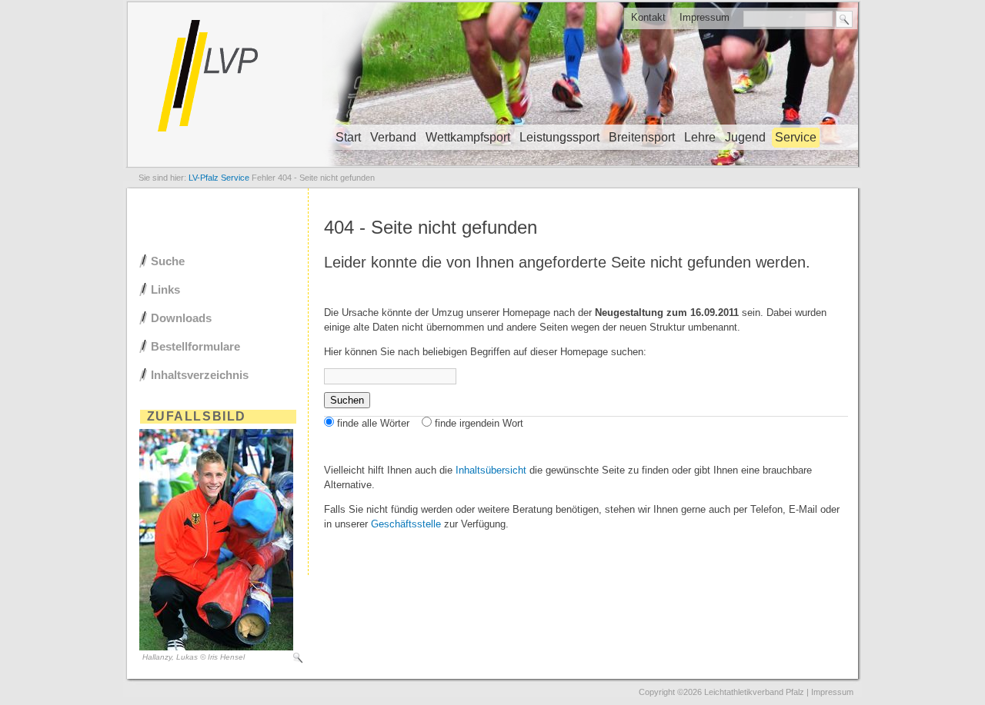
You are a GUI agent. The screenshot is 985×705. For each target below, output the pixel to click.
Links (165, 289)
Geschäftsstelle (406, 524)
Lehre (700, 137)
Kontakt (648, 17)
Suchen (347, 400)
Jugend (745, 137)
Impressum (704, 17)
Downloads (181, 317)
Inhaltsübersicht (491, 470)
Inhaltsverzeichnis (200, 374)
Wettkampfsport (468, 137)
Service (795, 137)
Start (348, 137)
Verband (393, 137)
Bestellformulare (195, 346)
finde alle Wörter (373, 423)
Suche (168, 261)
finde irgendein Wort (479, 423)
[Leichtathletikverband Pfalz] (492, 165)
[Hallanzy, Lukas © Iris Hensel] (216, 647)
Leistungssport (559, 137)
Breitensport (642, 137)
